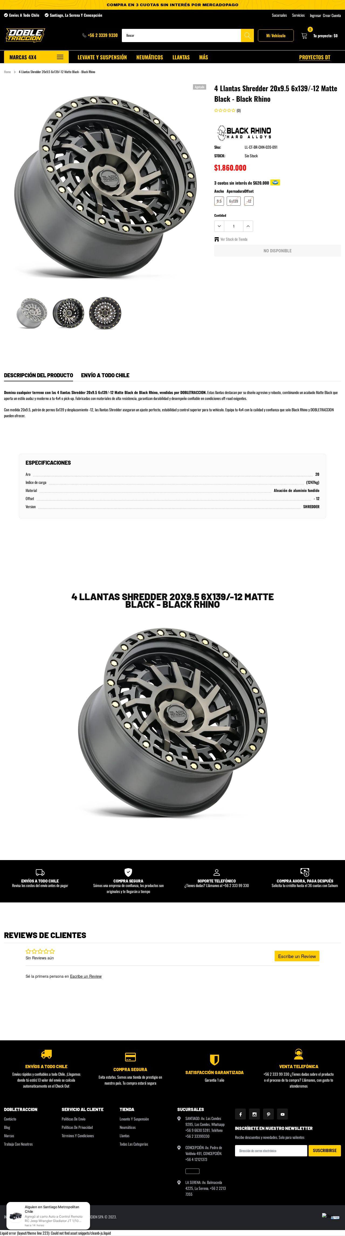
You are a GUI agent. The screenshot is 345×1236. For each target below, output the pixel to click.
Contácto (10, 1119)
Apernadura (235, 191)
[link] (32, 313)
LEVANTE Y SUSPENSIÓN (102, 57)
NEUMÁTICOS (149, 57)
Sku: (217, 147)
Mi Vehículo (275, 35)
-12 (249, 201)
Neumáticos (128, 1127)
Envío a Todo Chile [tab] (105, 375)
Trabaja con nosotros (18, 1144)
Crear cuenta (332, 15)
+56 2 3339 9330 (103, 35)
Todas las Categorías (134, 1144)
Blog (7, 1127)
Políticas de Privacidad (77, 1127)
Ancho (219, 191)
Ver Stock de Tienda (233, 239)
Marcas (9, 1135)
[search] (247, 35)
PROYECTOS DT (314, 57)
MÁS (203, 57)
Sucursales (279, 15)
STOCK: (219, 155)
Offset (249, 191)
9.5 (219, 201)
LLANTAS (181, 57)
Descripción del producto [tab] (38, 375)
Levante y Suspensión (134, 1119)
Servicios (298, 15)
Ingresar (315, 15)
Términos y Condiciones (78, 1135)
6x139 (233, 201)
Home (7, 71)
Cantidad (220, 215)
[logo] (25, 35)
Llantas (124, 1135)
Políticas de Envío (73, 1119)
